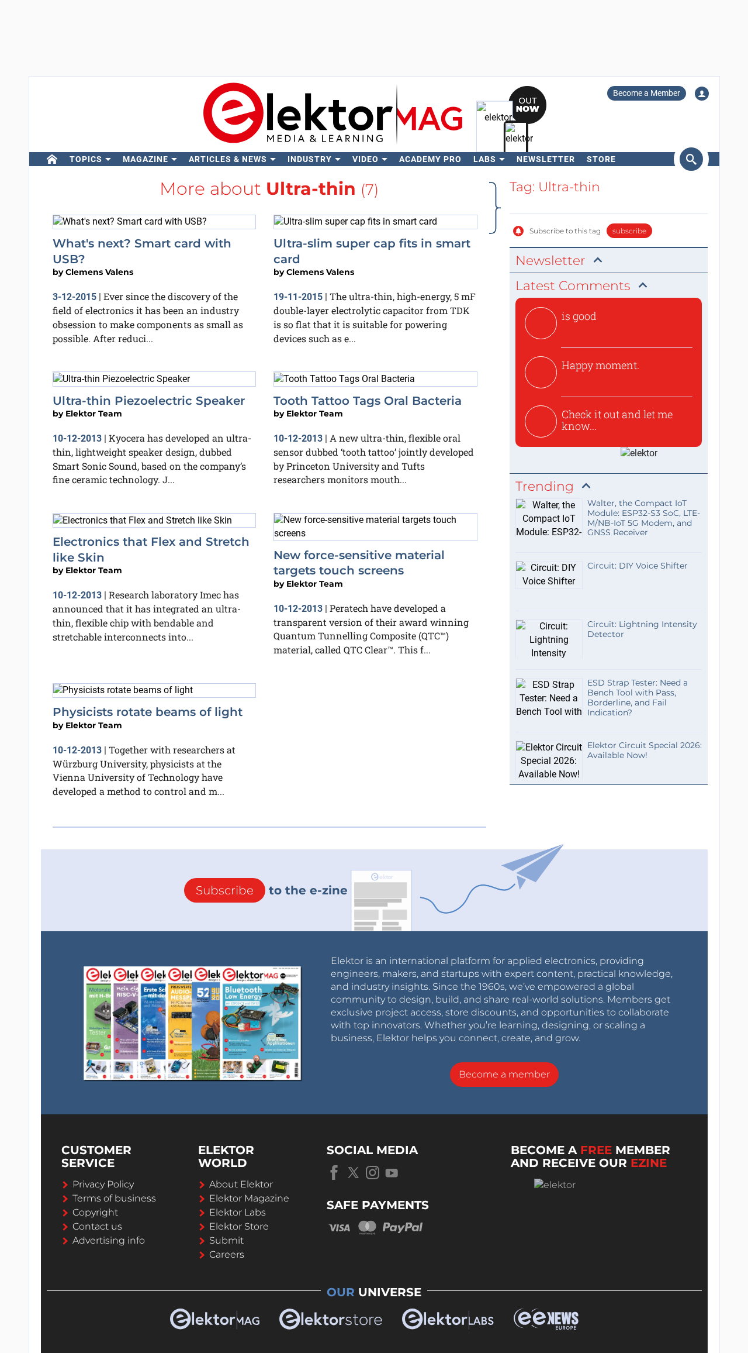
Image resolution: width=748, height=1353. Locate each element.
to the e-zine (272, 890)
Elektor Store (239, 1226)
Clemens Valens (99, 272)
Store (601, 159)
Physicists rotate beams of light (148, 712)
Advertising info (108, 1240)
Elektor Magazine (249, 1198)
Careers (226, 1254)
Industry (310, 159)
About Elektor (241, 1184)
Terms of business (114, 1198)
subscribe (629, 230)
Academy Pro (430, 159)
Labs (484, 159)
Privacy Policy (103, 1184)
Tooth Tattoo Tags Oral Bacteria (367, 401)
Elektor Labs (237, 1212)
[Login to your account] (702, 94)
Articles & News (228, 159)
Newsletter (546, 159)
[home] (52, 159)
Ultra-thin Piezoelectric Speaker (149, 401)
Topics (86, 159)
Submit (226, 1240)
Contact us (97, 1226)
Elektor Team (93, 413)
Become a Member (646, 93)
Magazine (145, 159)
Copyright (95, 1212)
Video (365, 159)
